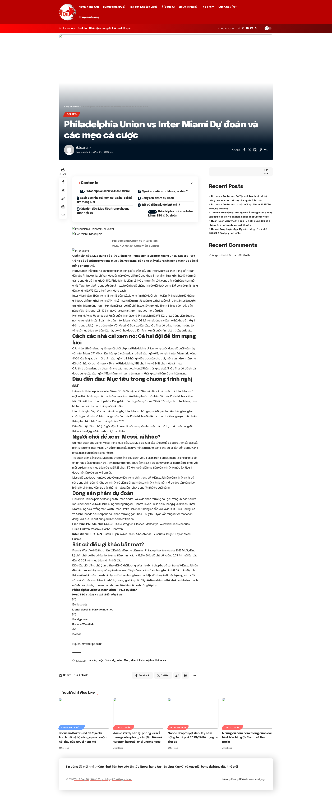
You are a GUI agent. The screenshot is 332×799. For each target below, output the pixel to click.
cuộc (101, 660)
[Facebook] (239, 28)
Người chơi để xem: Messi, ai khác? (165, 191)
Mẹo (126, 660)
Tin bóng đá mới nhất (81, 766)
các (94, 660)
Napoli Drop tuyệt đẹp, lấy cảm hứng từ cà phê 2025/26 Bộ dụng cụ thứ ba (193, 737)
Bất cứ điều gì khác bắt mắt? (160, 204)
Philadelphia (146, 660)
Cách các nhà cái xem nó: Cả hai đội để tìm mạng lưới (104, 200)
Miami (134, 660)
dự (113, 660)
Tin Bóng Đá (81, 779)
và (164, 660)
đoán (108, 660)
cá (89, 660)
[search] (269, 12)
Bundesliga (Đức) (71, 727)
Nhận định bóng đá (100, 28)
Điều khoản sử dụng (252, 779)
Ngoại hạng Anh (151, 766)
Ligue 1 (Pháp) (123, 727)
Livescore (69, 28)
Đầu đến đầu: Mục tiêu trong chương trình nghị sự (103, 210)
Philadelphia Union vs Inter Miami (107, 191)
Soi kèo (82, 28)
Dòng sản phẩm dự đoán (158, 198)
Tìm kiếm (266, 172)
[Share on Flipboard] (254, 150)
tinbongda (82, 147)
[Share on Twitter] (249, 150)
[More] (265, 150)
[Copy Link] (260, 150)
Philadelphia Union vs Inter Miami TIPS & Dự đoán (170, 213)
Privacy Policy (230, 779)
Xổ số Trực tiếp (100, 779)
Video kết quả (122, 28)
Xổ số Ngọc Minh (122, 779)
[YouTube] (247, 28)
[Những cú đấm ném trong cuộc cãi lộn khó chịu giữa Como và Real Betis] (247, 713)
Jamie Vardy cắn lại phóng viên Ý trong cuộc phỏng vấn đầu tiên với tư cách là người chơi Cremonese (138, 737)
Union (158, 660)
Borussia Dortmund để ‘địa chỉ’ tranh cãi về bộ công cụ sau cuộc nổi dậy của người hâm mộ (82, 737)
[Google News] (252, 28)
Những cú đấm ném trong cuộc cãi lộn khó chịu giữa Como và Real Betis (247, 737)
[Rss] (256, 28)
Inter (120, 660)
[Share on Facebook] (244, 150)
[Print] (63, 207)
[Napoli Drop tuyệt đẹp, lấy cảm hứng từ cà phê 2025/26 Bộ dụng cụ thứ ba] (193, 713)
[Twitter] (243, 28)
